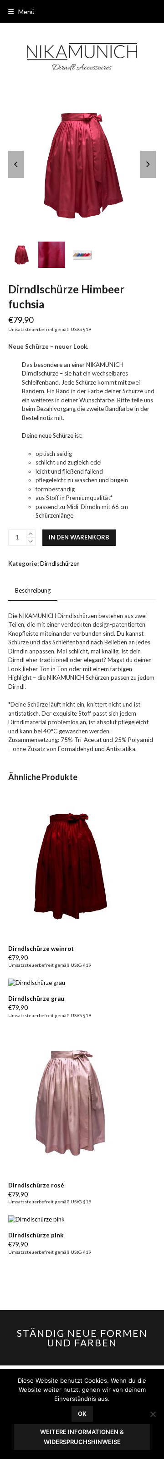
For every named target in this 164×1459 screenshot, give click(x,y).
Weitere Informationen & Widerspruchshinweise (82, 1436)
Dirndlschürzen (60, 563)
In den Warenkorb (79, 537)
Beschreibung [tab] (33, 590)
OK (82, 1413)
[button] (21, 11)
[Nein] (152, 1414)
